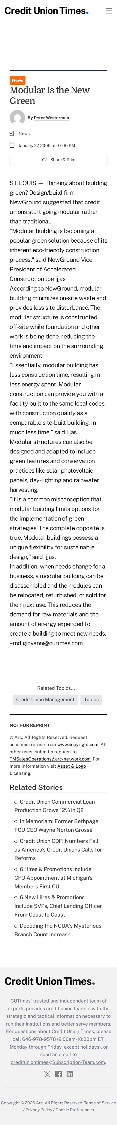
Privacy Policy (39, 1109)
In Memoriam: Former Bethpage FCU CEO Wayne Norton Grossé (56, 825)
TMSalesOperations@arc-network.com (50, 758)
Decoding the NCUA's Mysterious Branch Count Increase (57, 930)
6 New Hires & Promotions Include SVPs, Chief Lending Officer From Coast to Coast (58, 906)
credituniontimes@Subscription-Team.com (58, 1062)
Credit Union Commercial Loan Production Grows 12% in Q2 (54, 806)
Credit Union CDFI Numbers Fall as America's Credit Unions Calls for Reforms (58, 849)
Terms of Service (100, 1102)
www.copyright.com (77, 744)
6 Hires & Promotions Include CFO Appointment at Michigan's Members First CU (53, 878)
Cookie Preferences (75, 1109)
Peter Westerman (51, 117)
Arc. (40, 1102)
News (17, 80)
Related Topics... (56, 688)
